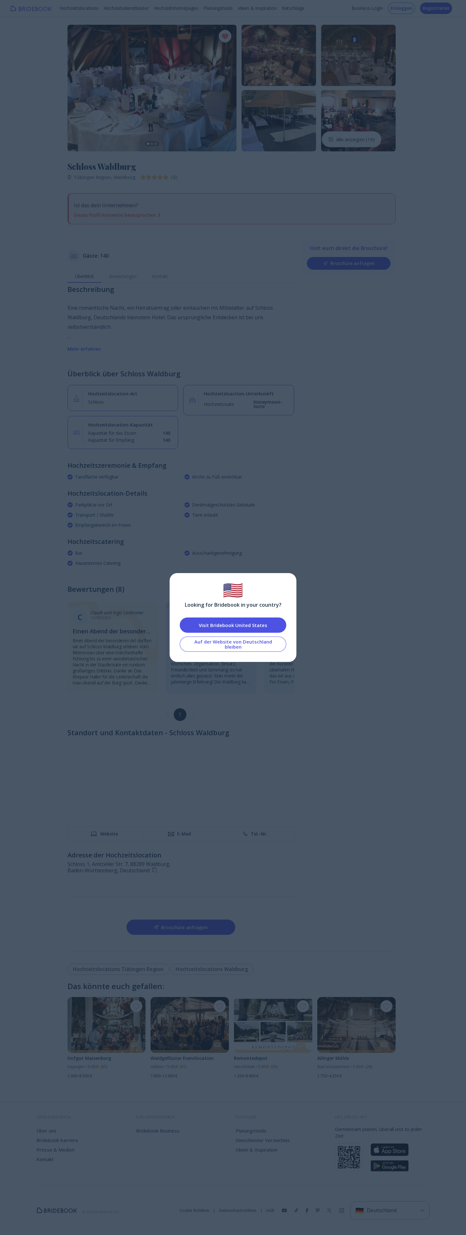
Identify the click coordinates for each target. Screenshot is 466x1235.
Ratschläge (293, 8)
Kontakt (160, 276)
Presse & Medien (55, 1149)
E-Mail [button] (184, 834)
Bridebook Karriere (57, 1140)
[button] (78, 88)
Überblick (84, 276)
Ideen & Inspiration (257, 8)
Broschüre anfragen (352, 263)
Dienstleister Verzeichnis (263, 1140)
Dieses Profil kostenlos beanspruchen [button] (115, 215)
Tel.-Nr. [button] (259, 834)
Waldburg (124, 177)
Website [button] (109, 834)
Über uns (46, 1130)
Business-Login (367, 8)
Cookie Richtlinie (194, 1210)
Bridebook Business (157, 1130)
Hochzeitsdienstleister (126, 8)
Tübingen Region (94, 177)
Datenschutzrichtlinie (237, 1210)
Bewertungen (123, 276)
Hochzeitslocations (79, 8)
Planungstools (218, 8)
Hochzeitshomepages (176, 8)
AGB (270, 1210)
